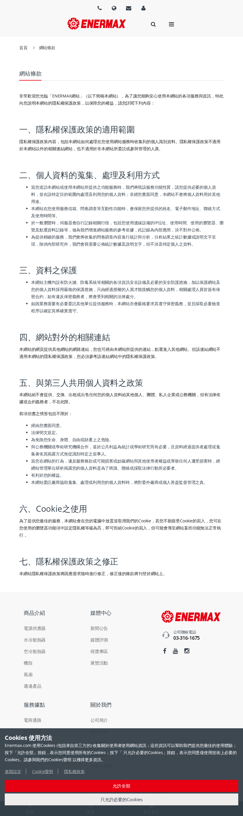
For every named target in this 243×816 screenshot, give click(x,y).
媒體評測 (99, 640)
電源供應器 (35, 628)
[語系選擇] (99, 8)
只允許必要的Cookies (121, 799)
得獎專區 (99, 651)
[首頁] (97, 23)
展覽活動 (99, 663)
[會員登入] (143, 8)
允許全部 (121, 786)
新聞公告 (99, 628)
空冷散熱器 (35, 651)
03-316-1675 (186, 638)
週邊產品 (32, 686)
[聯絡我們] (129, 8)
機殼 (28, 663)
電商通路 (32, 720)
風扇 (28, 674)
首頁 (23, 47)
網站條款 (47, 47)
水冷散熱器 (35, 640)
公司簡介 (99, 720)
